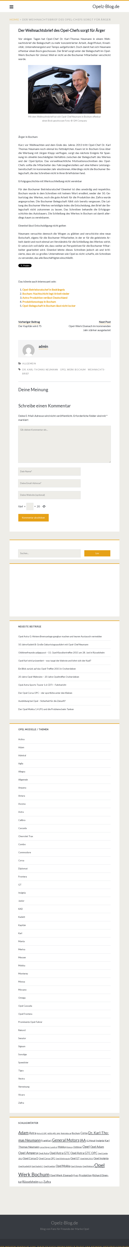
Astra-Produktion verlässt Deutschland (44, 297)
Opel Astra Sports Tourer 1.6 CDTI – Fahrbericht (42, 684)
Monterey (23, 973)
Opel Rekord (88, 1166)
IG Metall (90, 1140)
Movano (22, 989)
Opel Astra (43, 1153)
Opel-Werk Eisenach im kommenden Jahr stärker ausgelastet (90, 328)
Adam (21, 747)
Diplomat (23, 868)
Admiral (22, 755)
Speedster (23, 1062)
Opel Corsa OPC (47, 1158)
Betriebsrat (66, 1133)
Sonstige (22, 1054)
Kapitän (22, 925)
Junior (21, 900)
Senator (22, 1038)
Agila (20, 763)
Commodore (24, 852)
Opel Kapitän (49, 1166)
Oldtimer (77, 1147)
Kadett (21, 917)
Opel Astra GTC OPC (83, 1153)
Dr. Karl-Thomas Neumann (40, 369)
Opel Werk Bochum (73, 369)
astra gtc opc (53, 1133)
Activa (21, 739)
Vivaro (21, 1094)
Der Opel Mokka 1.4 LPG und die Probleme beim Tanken (46, 709)
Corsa (21, 860)
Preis (75, 1175)
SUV (41, 1182)
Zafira (21, 1102)
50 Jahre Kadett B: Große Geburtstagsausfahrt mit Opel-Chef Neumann (53, 644)
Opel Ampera (28, 1153)
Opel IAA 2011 (86, 1158)
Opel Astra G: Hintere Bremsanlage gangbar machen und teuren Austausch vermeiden (60, 636)
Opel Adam (97, 1146)
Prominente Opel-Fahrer (30, 1022)
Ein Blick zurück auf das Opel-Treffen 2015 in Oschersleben (47, 668)
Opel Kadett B (24, 1166)
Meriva (21, 949)
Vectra (21, 1078)
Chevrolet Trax (25, 836)
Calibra (21, 820)
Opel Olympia (76, 1166)
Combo (22, 844)
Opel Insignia (101, 1158)
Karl (20, 933)
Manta (21, 941)
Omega (22, 997)
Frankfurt (46, 1140)
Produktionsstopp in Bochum (39, 301)
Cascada (22, 828)
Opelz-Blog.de (106, 6)
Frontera (22, 876)
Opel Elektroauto (63, 1158)
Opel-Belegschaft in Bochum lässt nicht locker (49, 305)
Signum (21, 1046)
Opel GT (75, 1158)
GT (20, 884)
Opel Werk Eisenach (61, 1175)
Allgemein (29, 363)
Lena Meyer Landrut (48, 1147)
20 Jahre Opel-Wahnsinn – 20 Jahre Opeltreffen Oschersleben (48, 676)
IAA (83, 1140)
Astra (21, 812)
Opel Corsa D (30, 1158)
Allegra (21, 771)
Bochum (76, 1133)
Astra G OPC (42, 1133)
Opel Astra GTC (60, 1153)
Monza (21, 981)
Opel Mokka (63, 1166)
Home (14, 19)
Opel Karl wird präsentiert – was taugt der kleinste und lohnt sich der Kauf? (54, 660)
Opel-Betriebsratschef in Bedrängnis (43, 289)
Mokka (21, 965)
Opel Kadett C (37, 1166)
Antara (21, 795)
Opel (86, 1146)
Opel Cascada (25, 1005)
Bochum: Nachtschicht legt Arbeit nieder (45, 293)
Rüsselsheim (30, 1181)
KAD (20, 909)
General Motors (65, 1140)
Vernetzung (23, 1086)
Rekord (22, 1030)
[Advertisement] (64, 590)
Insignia (22, 892)
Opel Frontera (25, 1014)
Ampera (22, 787)
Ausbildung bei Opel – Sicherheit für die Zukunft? (42, 701)
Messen (22, 957)
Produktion (85, 1175)
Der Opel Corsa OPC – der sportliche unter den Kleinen (45, 693)
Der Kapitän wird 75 (29, 326)
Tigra (21, 1070)
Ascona (22, 803)
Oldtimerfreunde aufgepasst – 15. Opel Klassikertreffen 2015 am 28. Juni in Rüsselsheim (61, 652)
